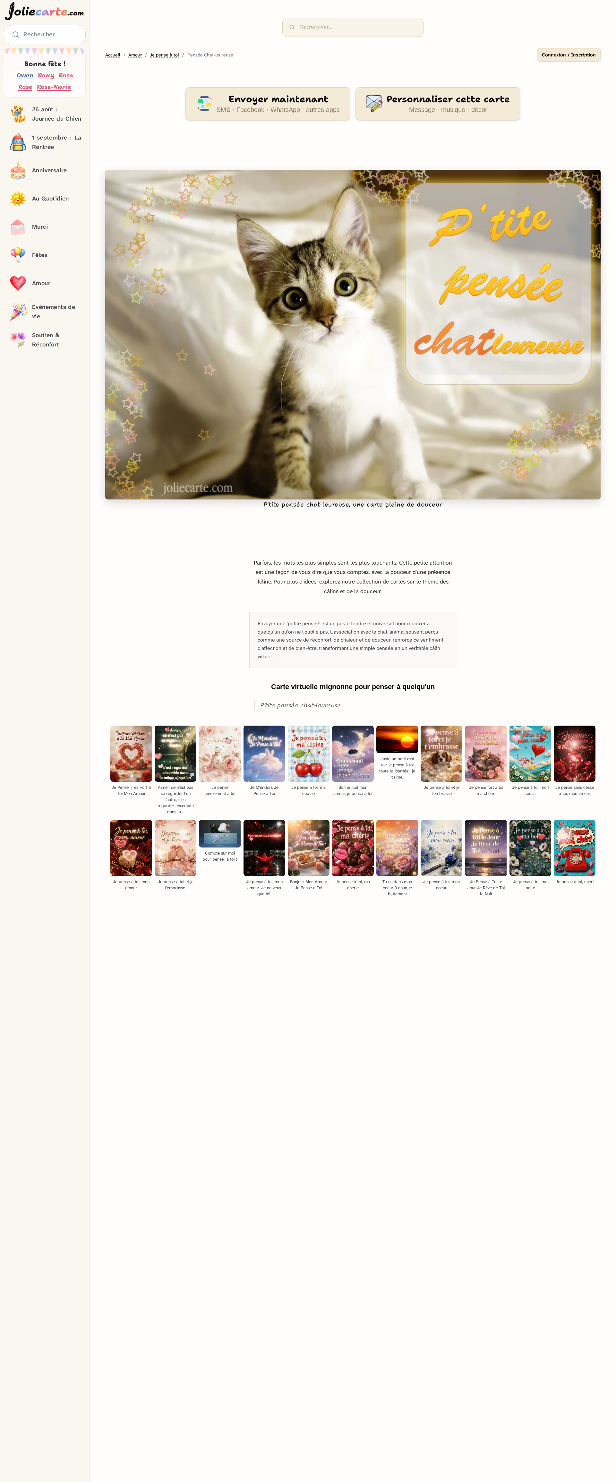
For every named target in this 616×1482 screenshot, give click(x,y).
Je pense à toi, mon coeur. (530, 790)
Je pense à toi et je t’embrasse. (175, 884)
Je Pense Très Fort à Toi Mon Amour (131, 790)
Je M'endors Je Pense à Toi (264, 790)
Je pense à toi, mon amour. (131, 884)
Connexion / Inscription (569, 55)
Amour (135, 55)
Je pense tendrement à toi (219, 790)
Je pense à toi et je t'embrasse (441, 790)
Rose (25, 87)
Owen (25, 75)
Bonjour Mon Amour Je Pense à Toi (308, 884)
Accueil (112, 55)
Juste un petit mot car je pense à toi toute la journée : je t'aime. (397, 768)
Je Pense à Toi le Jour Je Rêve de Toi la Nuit (486, 888)
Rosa (66, 75)
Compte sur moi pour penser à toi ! (219, 856)
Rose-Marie (54, 87)
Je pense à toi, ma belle (530, 884)
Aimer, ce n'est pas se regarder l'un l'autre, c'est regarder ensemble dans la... (176, 799)
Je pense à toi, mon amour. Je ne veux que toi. (264, 888)
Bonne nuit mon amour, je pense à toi (352, 790)
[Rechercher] (292, 27)
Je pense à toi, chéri (575, 881)
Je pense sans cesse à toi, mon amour (574, 790)
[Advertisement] (353, 149)
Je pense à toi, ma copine (308, 790)
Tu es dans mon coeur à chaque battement (397, 888)
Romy (46, 75)
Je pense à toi (164, 55)
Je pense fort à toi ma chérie (486, 790)
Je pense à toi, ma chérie (353, 884)
